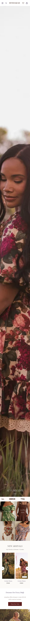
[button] (2, 3)
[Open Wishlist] (23, 3)
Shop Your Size (15, 604)
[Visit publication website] (6, 499)
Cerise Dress (8, 581)
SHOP (15, 493)
